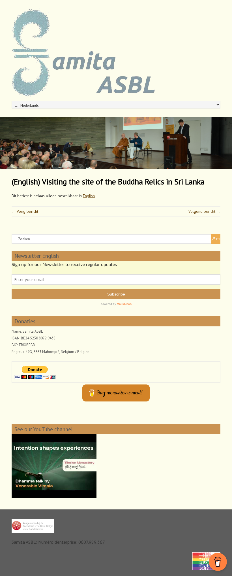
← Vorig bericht (25, 211)
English (89, 195)
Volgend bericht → (204, 211)
